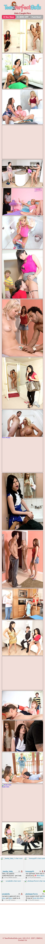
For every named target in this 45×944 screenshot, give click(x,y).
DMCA (39, 938)
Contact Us (22, 940)
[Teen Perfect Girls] (22, 6)
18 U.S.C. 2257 (29, 938)
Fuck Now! (36, 17)
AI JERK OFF (22, 17)
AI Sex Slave (8, 17)
